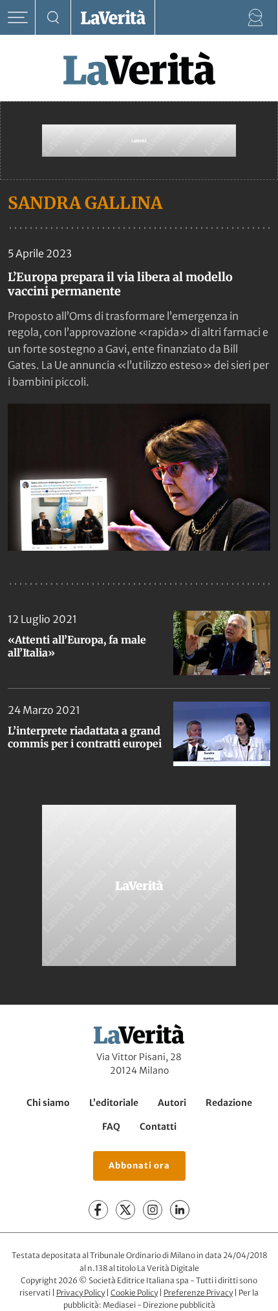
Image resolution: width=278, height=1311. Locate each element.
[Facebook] (98, 1209)
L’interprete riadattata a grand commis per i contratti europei (85, 737)
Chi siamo (48, 1103)
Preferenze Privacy (198, 1292)
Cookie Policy (134, 1292)
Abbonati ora (139, 1165)
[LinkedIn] (179, 1209)
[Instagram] (152, 1209)
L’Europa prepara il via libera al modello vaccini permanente (120, 284)
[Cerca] (53, 17)
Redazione (229, 1103)
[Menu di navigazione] (18, 17)
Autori (172, 1103)
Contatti (158, 1126)
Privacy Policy (80, 1292)
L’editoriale (113, 1103)
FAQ (111, 1126)
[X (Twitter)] (125, 1209)
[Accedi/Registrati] (255, 17)
